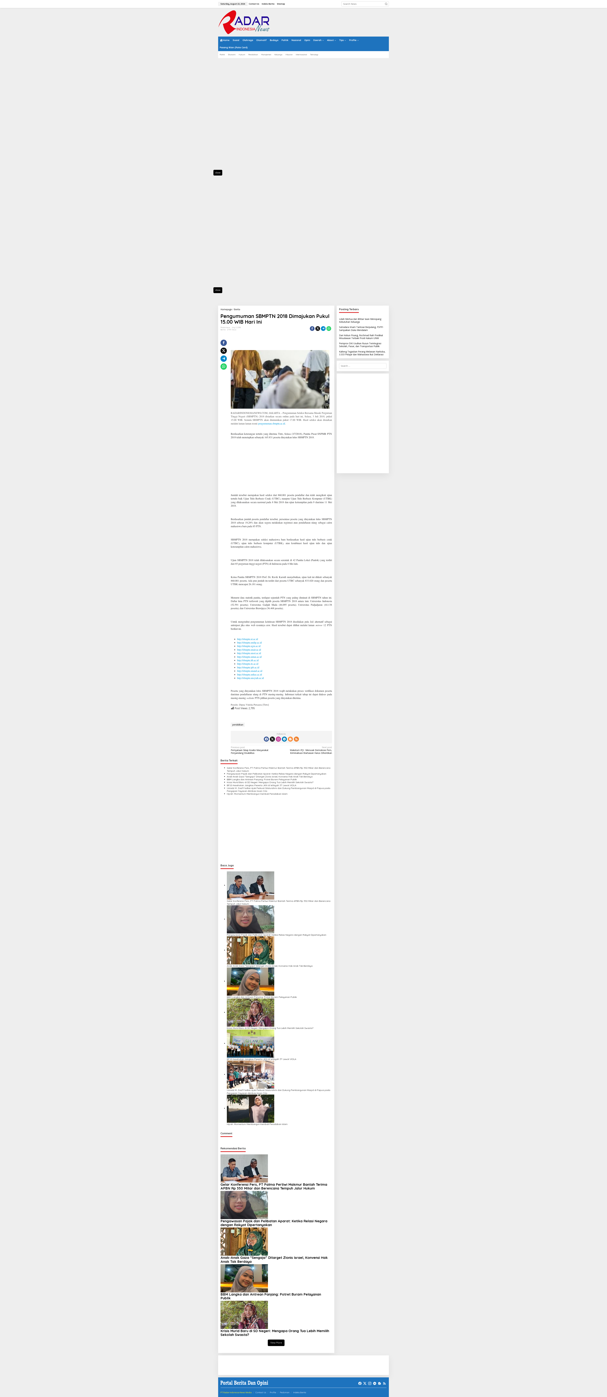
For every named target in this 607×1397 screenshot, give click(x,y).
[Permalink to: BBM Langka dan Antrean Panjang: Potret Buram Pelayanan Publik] (250, 981)
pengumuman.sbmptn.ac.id (271, 423)
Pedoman (284, 1392)
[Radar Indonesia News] (243, 21)
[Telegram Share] (323, 328)
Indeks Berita (299, 1392)
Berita (223, 330)
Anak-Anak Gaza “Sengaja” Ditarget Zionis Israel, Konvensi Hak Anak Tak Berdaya (270, 776)
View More (276, 1342)
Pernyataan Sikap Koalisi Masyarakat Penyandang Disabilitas (249, 750)
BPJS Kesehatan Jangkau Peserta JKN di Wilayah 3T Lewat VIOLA (261, 785)
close (218, 172)
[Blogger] (290, 739)
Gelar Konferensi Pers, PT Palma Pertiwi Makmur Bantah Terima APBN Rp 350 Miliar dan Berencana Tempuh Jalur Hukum (278, 769)
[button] (386, 4)
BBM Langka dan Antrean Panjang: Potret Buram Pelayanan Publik (262, 779)
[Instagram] (278, 739)
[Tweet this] (317, 328)
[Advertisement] (232, 115)
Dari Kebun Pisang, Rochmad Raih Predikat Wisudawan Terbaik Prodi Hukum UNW (361, 337)
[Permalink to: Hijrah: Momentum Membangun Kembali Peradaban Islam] (250, 1108)
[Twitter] (272, 739)
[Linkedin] (284, 739)
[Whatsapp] (328, 328)
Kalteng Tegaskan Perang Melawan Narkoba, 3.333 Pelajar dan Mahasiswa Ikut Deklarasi (362, 353)
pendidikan (237, 724)
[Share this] (312, 328)
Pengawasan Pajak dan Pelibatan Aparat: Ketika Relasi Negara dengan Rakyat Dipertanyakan (276, 773)
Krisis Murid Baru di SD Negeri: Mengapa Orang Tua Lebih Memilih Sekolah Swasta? (270, 782)
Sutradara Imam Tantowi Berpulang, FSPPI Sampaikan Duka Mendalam (361, 328)
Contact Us (260, 1392)
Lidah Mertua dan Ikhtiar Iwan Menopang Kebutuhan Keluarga (360, 320)
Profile (273, 1392)
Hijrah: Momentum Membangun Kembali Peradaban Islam (257, 793)
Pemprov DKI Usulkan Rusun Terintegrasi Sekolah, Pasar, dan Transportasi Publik (360, 345)
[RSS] (296, 739)
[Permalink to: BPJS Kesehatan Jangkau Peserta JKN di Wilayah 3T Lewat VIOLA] (250, 1043)
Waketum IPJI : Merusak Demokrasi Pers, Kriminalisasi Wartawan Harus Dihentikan (311, 750)
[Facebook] (266, 739)
